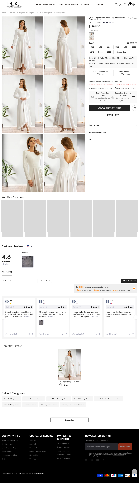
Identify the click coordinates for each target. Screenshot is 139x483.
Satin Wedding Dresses (11, 405)
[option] (69, 368)
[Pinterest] (91, 460)
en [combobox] (31, 246)
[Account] (120, 4)
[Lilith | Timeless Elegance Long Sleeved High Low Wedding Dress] (69, 364)
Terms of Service (118, 454)
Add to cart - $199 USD (109, 108)
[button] (108, 22)
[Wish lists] (125, 4)
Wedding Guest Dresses (49, 405)
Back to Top (69, 420)
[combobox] (45, 281)
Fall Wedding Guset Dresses (34, 399)
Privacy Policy (93, 456)
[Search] (116, 4)
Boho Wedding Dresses (11, 399)
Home (4, 12)
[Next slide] (136, 317)
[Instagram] (86, 460)
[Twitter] (103, 460)
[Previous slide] (3, 317)
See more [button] (27, 316)
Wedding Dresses (30, 405)
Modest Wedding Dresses (82, 399)
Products (11, 12)
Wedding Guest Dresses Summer (73, 405)
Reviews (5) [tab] (7, 272)
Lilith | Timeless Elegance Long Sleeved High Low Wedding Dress (69, 382)
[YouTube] (97, 460)
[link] (134, 108)
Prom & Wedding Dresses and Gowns (108, 399)
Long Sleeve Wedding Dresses (59, 399)
